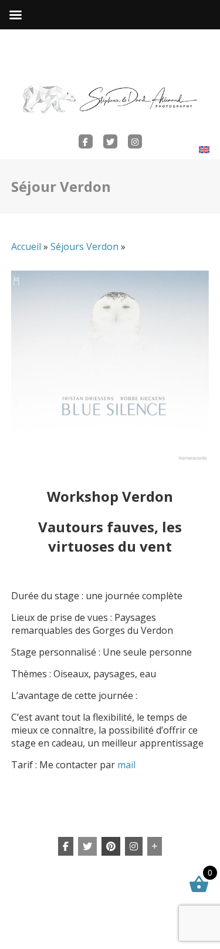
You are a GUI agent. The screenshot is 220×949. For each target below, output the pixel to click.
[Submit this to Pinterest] (110, 846)
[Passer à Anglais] (204, 149)
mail (126, 764)
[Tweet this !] (87, 846)
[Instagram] (134, 846)
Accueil (26, 246)
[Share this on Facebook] (65, 846)
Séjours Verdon (84, 246)
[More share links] (154, 846)
